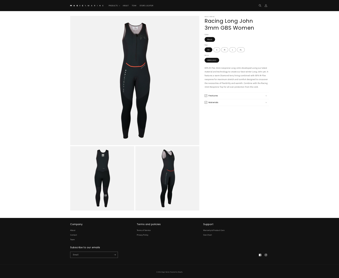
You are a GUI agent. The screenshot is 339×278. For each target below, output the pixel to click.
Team (72, 239)
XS (208, 50)
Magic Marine (165, 272)
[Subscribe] (115, 255)
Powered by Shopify (176, 272)
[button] (114, 5)
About (72, 230)
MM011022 (211, 60)
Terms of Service (144, 230)
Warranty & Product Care (213, 230)
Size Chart (207, 235)
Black (209, 39)
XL (241, 50)
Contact (73, 235)
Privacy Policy (142, 235)
